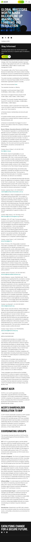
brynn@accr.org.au (6, 151)
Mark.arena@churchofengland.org (10, 216)
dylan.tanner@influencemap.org (9, 330)
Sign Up (5, 56)
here (16, 84)
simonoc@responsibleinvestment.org (10, 274)
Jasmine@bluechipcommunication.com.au (12, 191)
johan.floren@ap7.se (6, 241)
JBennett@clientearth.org (7, 306)
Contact (21, 2)
